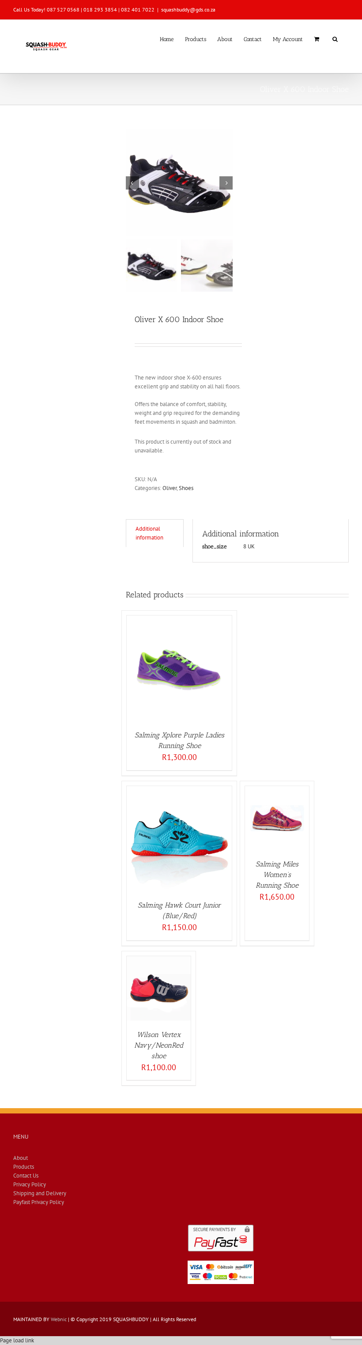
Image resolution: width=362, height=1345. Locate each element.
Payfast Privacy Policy (38, 1202)
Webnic (59, 1319)
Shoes (186, 488)
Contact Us (25, 1175)
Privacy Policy (29, 1184)
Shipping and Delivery (39, 1193)
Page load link (17, 1340)
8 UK (249, 546)
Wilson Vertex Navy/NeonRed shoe (158, 1045)
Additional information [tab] (149, 533)
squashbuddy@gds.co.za (188, 9)
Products (23, 1166)
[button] (335, 38)
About (20, 1158)
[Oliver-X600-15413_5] (179, 182)
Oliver (169, 488)
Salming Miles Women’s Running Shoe (277, 874)
